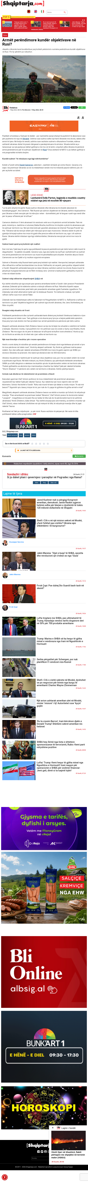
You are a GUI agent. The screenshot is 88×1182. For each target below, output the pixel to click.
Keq (44, 482)
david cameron (12, 435)
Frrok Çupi (13, 607)
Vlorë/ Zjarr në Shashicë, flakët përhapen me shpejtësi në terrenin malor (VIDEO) (68, 1155)
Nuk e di (53, 482)
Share (67, 107)
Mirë (36, 482)
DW (34, 414)
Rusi (45, 150)
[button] (4, 1177)
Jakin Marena (15, 574)
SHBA (37, 278)
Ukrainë (25, 139)
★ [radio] (32, 443)
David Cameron (26, 165)
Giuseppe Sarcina (16, 542)
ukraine (27, 435)
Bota (5, 35)
